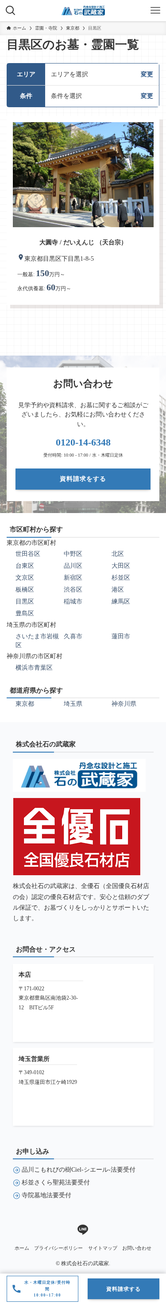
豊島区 (24, 613)
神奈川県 (124, 704)
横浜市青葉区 (34, 667)
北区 (118, 554)
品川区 (73, 565)
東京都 (24, 704)
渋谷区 (73, 589)
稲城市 (73, 601)
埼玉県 (73, 704)
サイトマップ (102, 1248)
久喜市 (73, 636)
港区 (118, 589)
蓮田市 (121, 636)
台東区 (24, 565)
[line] (83, 1230)
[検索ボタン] (10, 10)
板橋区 (24, 589)
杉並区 (121, 577)
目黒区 (24, 601)
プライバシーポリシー (58, 1248)
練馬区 (121, 601)
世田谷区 (27, 554)
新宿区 (73, 577)
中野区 (73, 554)
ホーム (22, 1248)
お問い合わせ (136, 1248)
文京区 (24, 577)
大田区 (121, 565)
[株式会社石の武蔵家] (83, 10)
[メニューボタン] (155, 10)
